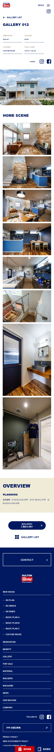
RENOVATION (9, 642)
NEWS (6, 693)
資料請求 (47, 749)
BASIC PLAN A (13, 617)
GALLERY (7, 656)
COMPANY (8, 707)
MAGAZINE (8, 686)
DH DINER (10, 611)
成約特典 (27, 749)
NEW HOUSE (9, 592)
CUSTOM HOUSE (14, 634)
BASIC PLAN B (13, 623)
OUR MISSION (9, 700)
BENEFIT (7, 649)
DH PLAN (10, 600)
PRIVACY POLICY (10, 737)
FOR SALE (8, 664)
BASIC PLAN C (13, 629)
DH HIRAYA (11, 606)
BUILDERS (8, 678)
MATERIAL (8, 671)
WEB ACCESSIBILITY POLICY (15, 741)
